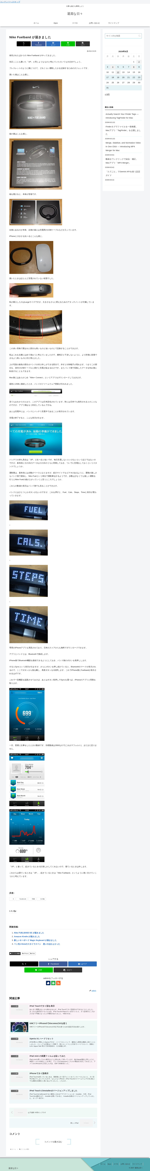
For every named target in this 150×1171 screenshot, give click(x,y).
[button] (83, 43)
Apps (109, 1164)
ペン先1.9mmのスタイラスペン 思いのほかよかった (37, 944)
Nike (33, 953)
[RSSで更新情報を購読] (58, 983)
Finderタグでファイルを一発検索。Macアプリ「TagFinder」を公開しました (123, 130)
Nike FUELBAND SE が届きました (29, 933)
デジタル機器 (16, 953)
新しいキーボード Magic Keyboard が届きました (35, 940)
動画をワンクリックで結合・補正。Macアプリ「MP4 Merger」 (122, 161)
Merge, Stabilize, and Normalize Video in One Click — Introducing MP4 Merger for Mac (123, 146)
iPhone (26, 953)
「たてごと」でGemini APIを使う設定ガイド (123, 173)
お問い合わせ (125, 1164)
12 (118, 72)
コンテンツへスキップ (10, 2)
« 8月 (107, 94)
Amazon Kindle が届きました (27, 937)
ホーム (103, 1164)
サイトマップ (137, 1164)
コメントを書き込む (53, 1142)
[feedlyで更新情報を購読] (53, 983)
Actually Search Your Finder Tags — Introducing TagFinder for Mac (122, 116)
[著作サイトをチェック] (48, 983)
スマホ (116, 1164)
